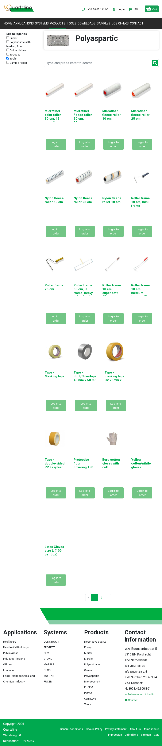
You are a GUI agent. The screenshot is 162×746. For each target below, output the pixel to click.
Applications (24, 23)
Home (8, 23)
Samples (103, 23)
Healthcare (9, 641)
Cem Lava (90, 698)
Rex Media (28, 741)
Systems (42, 23)
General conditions (71, 729)
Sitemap (146, 734)
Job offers (120, 23)
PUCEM (48, 681)
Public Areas (10, 653)
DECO (47, 670)
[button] (136, 9)
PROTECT (49, 647)
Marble (88, 658)
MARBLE (49, 664)
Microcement (92, 681)
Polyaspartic (91, 675)
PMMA (88, 693)
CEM (46, 653)
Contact (136, 23)
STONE (48, 658)
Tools (71, 23)
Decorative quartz (95, 641)
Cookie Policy (94, 729)
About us (135, 729)
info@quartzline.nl (136, 671)
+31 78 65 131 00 (135, 665)
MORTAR (49, 675)
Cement (88, 670)
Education (9, 670)
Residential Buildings (16, 647)
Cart (156, 734)
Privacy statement (116, 729)
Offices (7, 664)
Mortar (88, 653)
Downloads (87, 23)
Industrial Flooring (14, 658)
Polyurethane (92, 664)
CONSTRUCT (51, 641)
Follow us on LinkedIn (140, 694)
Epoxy (88, 647)
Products (57, 23)
